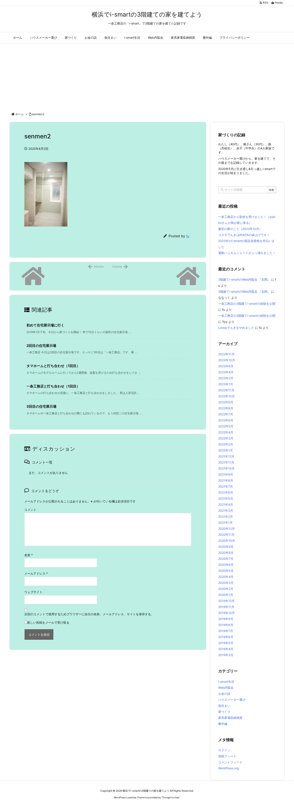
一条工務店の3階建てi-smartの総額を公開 (246, 303)
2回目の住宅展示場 (41, 345)
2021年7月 (225, 486)
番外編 (222, 723)
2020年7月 (225, 558)
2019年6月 (225, 637)
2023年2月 (225, 378)
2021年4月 (225, 504)
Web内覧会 (226, 687)
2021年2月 (225, 516)
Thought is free (170, 797)
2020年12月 (226, 528)
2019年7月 (225, 631)
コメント (30, 509)
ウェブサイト (33, 592)
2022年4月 (225, 432)
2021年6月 (225, 492)
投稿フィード (227, 756)
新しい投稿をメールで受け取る (48, 622)
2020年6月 (226, 564)
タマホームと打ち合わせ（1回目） (53, 366)
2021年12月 (226, 456)
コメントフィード (230, 762)
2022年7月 (225, 414)
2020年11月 (226, 534)
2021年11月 (226, 462)
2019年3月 (225, 655)
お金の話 (224, 693)
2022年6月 (225, 420)
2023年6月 (226, 366)
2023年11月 (226, 354)
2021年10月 (226, 468)
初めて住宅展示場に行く (45, 325)
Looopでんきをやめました (236, 327)
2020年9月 (226, 546)
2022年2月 (225, 444)
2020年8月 (226, 552)
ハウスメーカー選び (231, 699)
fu (187, 236)
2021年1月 (225, 522)
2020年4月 (226, 576)
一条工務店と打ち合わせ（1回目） (53, 386)
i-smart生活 (226, 681)
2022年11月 (226, 390)
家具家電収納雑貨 (230, 717)
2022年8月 (225, 408)
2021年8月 (225, 480)
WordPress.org (228, 768)
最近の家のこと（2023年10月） (240, 229)
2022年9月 (225, 402)
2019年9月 (225, 619)
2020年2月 (225, 589)
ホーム (19, 114)
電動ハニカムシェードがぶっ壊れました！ (246, 253)
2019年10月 (226, 613)
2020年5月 (226, 570)
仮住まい (224, 705)
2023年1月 (225, 384)
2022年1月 (225, 450)
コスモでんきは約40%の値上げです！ (244, 235)
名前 (28, 555)
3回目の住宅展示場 (41, 406)
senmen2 (38, 114)
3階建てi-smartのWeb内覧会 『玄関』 (244, 279)
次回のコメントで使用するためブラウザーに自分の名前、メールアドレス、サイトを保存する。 (89, 614)
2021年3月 (225, 510)
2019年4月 (225, 649)
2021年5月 (225, 498)
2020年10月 (226, 540)
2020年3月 (226, 583)
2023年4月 (226, 372)
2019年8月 (225, 625)
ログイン (224, 750)
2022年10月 (226, 396)
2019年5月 (225, 643)
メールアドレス (36, 573)
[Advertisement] (147, 76)
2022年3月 (225, 438)
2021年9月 (225, 474)
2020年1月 (225, 595)
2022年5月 (225, 426)
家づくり (224, 711)
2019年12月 (226, 601)
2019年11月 (226, 607)
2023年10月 (226, 360)
